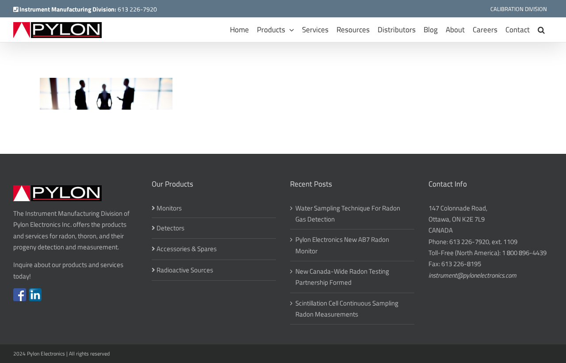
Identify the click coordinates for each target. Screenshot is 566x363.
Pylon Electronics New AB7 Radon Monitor (342, 245)
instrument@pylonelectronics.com (472, 275)
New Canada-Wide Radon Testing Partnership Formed (342, 276)
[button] (541, 30)
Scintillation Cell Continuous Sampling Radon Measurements (346, 308)
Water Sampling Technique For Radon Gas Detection (347, 213)
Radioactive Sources (185, 270)
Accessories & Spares (187, 249)
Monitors (169, 208)
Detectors (170, 228)
